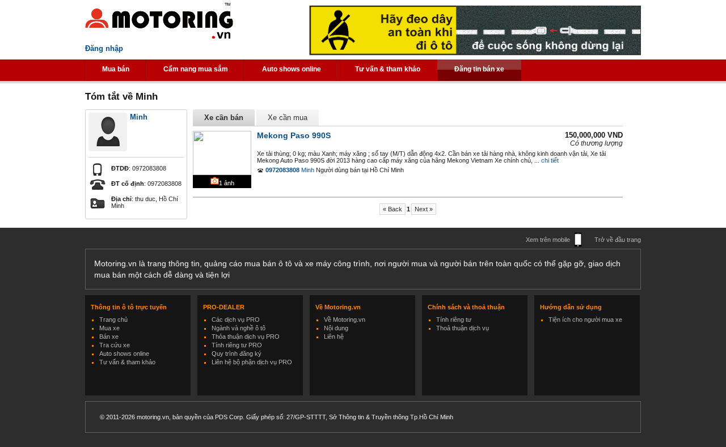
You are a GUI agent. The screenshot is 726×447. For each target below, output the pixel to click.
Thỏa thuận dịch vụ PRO (246, 336)
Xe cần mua (287, 117)
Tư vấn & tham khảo (387, 69)
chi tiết (550, 160)
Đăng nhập (104, 48)
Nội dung (336, 328)
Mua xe (109, 328)
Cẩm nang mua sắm (195, 69)
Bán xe (109, 336)
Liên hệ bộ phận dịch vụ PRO (252, 362)
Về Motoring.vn (344, 319)
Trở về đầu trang (617, 239)
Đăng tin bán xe (479, 69)
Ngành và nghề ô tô (238, 328)
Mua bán (115, 69)
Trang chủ (113, 319)
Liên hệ (334, 336)
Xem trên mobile (548, 239)
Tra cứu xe (114, 345)
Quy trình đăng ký (236, 353)
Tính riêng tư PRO (237, 345)
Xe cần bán (223, 117)
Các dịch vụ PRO (236, 319)
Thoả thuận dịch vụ (462, 328)
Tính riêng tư (453, 319)
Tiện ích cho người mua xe (585, 319)
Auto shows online (291, 69)
